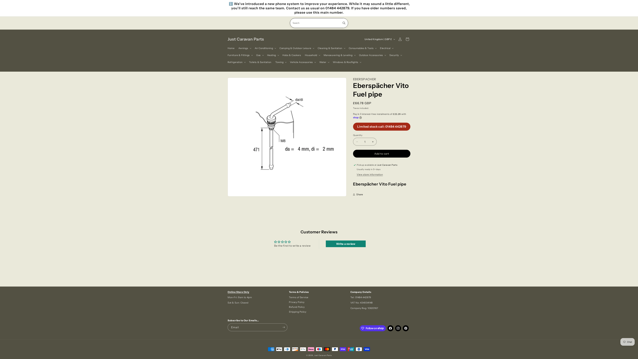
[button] (244, 48)
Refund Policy (297, 306)
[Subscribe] (283, 327)
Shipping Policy (297, 311)
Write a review (345, 243)
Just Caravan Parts (323, 355)
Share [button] (359, 194)
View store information (370, 174)
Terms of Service (298, 297)
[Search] (344, 23)
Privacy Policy (296, 302)
